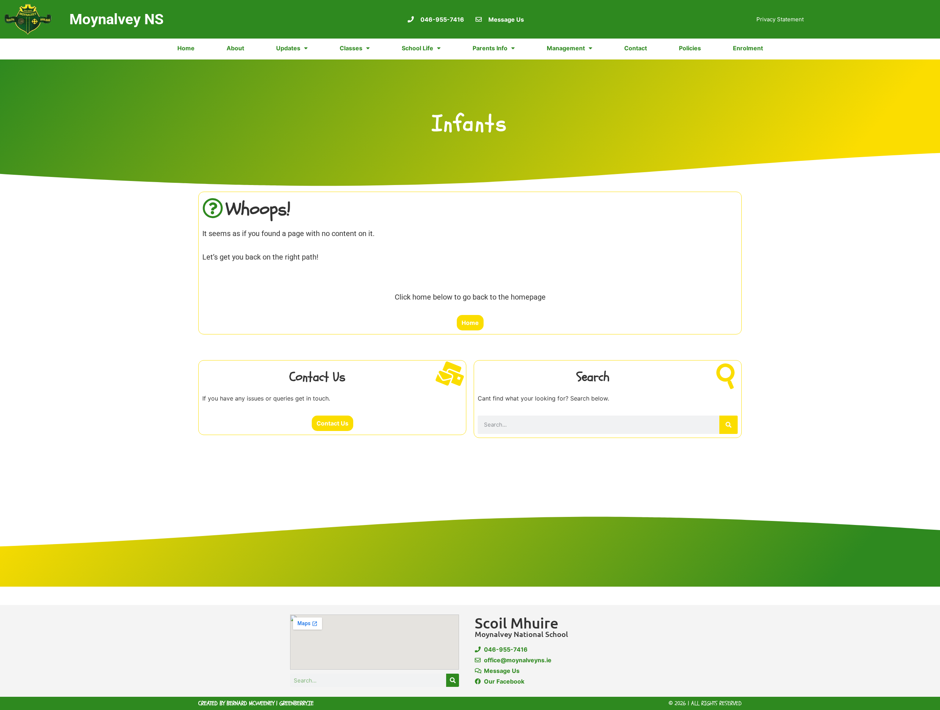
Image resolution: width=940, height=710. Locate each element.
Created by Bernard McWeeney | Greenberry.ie (256, 703)
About (235, 48)
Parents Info (490, 48)
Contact (635, 48)
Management (566, 48)
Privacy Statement (780, 19)
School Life (417, 48)
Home (186, 48)
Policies (690, 48)
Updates (288, 48)
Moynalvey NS (116, 19)
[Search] (728, 425)
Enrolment (748, 48)
